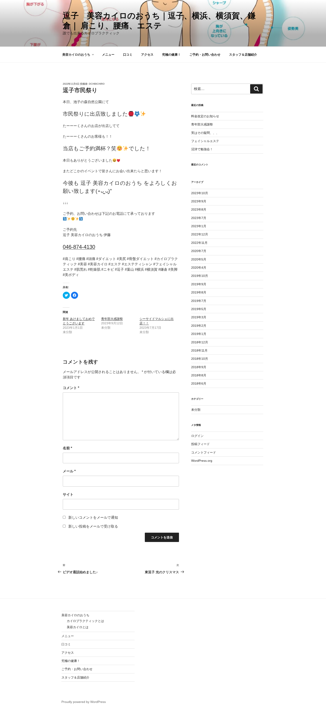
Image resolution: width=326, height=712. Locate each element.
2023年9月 (198, 201)
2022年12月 (199, 234)
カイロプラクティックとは (85, 621)
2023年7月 (198, 218)
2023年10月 (199, 193)
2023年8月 (198, 209)
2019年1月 (198, 334)
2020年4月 (198, 267)
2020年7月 (198, 251)
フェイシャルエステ (205, 141)
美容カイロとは (77, 627)
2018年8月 (198, 375)
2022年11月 (199, 243)
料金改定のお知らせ (205, 116)
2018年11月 (199, 350)
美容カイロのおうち (76, 54)
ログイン (197, 436)
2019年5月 (198, 309)
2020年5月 (198, 259)
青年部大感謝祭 (112, 319)
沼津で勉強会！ (202, 149)
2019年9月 (198, 284)
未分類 (195, 409)
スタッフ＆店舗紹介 (243, 54)
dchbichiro (97, 83)
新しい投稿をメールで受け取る (93, 526)
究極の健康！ (171, 54)
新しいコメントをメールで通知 (93, 517)
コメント (71, 388)
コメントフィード (203, 452)
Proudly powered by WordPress (83, 702)
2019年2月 (198, 325)
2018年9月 (198, 367)
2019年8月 (198, 292)
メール (69, 471)
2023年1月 (198, 226)
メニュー (108, 54)
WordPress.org (201, 460)
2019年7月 (198, 301)
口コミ (127, 54)
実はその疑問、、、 (205, 133)
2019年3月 (198, 317)
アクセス (147, 54)
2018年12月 (199, 342)
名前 (67, 448)
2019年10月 (199, 276)
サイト (68, 494)
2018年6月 (198, 383)
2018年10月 (199, 358)
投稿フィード (200, 444)
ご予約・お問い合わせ (204, 54)
